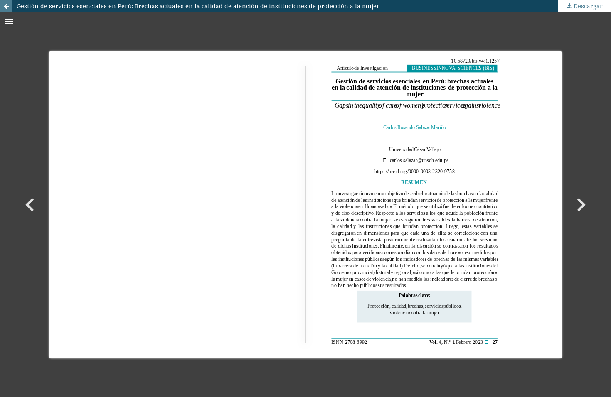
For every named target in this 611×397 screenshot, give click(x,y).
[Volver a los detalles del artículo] (6, 6)
